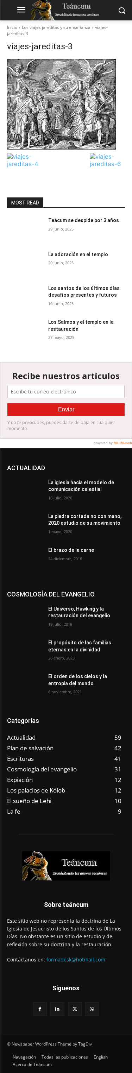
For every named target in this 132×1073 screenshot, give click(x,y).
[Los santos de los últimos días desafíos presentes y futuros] (25, 297)
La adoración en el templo (78, 254)
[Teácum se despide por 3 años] (25, 229)
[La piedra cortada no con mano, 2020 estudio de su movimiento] (25, 525)
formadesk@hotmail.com (75, 959)
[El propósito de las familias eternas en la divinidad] (25, 651)
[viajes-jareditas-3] (66, 104)
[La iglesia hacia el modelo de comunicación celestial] (25, 491)
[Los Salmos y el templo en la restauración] (25, 331)
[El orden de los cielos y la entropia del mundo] (25, 685)
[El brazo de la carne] (25, 559)
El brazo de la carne (71, 550)
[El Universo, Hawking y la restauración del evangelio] (25, 618)
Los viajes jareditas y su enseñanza (56, 27)
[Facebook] (40, 1009)
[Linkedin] (57, 1009)
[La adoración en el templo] (25, 263)
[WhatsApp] (92, 1009)
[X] (75, 1009)
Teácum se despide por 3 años (83, 220)
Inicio (12, 27)
